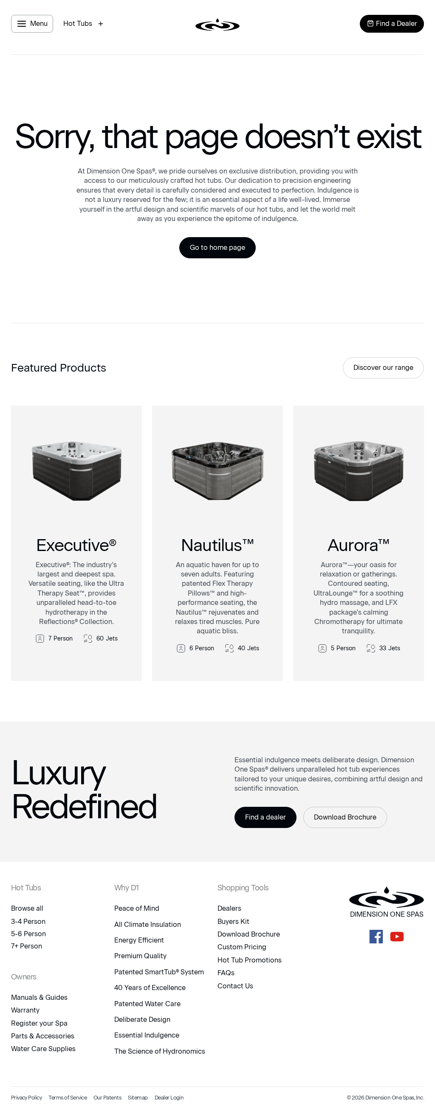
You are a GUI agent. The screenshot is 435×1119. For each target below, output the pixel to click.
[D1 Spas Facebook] (376, 936)
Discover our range (383, 368)
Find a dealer (265, 817)
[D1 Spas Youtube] (397, 936)
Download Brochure (345, 817)
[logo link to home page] (217, 23)
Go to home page (217, 247)
